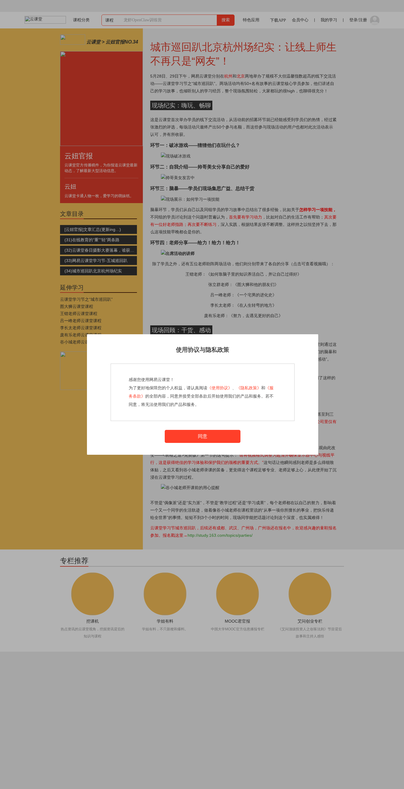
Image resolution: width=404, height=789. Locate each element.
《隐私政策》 (248, 388)
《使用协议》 (219, 388)
